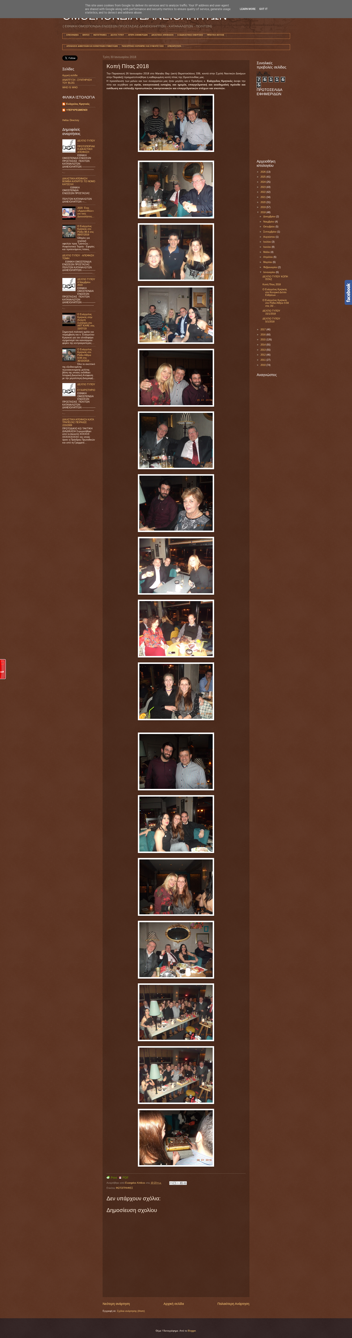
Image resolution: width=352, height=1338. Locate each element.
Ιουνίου (267, 247)
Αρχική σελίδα (174, 1304)
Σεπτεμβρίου (270, 231)
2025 (263, 176)
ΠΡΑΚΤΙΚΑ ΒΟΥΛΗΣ (215, 35)
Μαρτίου (268, 262)
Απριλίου (268, 257)
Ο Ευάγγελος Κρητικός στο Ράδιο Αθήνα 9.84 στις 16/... (276, 303)
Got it (263, 9)
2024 (263, 182)
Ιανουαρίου (269, 272)
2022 (263, 192)
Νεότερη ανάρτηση (116, 1304)
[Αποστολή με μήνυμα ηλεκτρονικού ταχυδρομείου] (171, 1183)
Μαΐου (267, 252)
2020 (263, 202)
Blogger (192, 1330)
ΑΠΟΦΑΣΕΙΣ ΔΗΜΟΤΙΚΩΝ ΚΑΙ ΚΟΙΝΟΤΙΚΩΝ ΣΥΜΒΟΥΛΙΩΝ (92, 46)
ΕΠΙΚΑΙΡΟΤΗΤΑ (174, 46)
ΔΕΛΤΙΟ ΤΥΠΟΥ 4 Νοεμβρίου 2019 (86, 282)
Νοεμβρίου (269, 221)
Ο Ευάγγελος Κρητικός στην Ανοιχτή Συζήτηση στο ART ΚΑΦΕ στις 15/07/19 (85, 321)
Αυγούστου (269, 236)
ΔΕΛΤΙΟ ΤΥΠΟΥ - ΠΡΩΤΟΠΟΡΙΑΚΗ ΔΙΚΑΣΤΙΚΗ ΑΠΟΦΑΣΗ (86, 146)
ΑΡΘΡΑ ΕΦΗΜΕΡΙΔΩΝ (138, 35)
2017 (263, 329)
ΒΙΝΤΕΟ (85, 35)
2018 (263, 212)
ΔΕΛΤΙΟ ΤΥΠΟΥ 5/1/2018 (271, 320)
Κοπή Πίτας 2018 (272, 284)
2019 (263, 207)
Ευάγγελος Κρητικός (78, 104)
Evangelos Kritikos (135, 1182)
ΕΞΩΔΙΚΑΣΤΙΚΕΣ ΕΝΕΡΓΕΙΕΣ (190, 35)
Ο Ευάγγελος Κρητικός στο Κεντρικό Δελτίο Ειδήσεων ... (275, 292)
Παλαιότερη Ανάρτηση (233, 1304)
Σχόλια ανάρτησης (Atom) (131, 1311)
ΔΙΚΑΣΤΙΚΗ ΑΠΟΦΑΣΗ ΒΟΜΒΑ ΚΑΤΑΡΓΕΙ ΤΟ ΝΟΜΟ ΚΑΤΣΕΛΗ (78, 181)
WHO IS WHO (70, 87)
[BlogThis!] (174, 1183)
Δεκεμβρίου (269, 216)
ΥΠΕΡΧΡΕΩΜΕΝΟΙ (76, 110)
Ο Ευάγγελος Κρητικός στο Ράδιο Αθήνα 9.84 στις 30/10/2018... (84, 355)
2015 (263, 339)
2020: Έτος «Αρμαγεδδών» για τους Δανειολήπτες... (85, 212)
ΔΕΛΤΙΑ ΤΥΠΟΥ (117, 35)
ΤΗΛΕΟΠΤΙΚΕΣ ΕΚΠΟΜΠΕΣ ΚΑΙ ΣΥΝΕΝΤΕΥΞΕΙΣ (143, 46)
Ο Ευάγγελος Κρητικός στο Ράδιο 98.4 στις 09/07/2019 (85, 230)
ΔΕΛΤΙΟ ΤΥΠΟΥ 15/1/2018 (271, 312)
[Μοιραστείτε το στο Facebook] (181, 1183)
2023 (263, 187)
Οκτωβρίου (269, 226)
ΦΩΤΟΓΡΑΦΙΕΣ (100, 35)
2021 (263, 197)
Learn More (248, 9)
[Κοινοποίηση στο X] (178, 1183)
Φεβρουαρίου (270, 267)
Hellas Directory (70, 120)
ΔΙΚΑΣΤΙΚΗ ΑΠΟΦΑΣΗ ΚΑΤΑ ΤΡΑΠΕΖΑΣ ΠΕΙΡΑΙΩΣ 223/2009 (78, 422)
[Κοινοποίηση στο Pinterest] (185, 1183)
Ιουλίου (267, 241)
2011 (263, 359)
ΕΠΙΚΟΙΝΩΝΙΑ (72, 35)
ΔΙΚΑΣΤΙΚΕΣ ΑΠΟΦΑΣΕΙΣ (162, 35)
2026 (263, 171)
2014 (263, 344)
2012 (263, 354)
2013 (263, 349)
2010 (263, 365)
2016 (263, 334)
